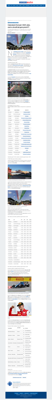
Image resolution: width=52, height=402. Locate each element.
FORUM (20, 374)
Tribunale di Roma (29, 394)
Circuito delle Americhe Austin (26, 144)
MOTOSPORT (27, 5)
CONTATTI (21, 393)
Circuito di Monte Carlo (27, 120)
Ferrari (12, 271)
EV (11, 5)
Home (9, 20)
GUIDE (23, 5)
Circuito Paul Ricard (26, 124)
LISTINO (41, 5)
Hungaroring (26, 132)
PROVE (20, 5)
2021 (22, 51)
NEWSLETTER (26, 393)
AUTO (17, 5)
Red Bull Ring (27, 126)
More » (19, 386)
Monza (9, 59)
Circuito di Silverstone (27, 130)
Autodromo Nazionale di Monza (26, 138)
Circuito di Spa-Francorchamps (26, 134)
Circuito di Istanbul (26, 142)
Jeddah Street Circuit (26, 152)
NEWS (14, 5)
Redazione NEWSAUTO (11, 32)
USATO (37, 5)
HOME (9, 5)
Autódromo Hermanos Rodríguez (27, 146)
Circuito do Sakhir (27, 112)
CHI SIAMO (16, 393)
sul (18, 65)
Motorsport (11, 20)
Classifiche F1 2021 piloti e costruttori (15, 370)
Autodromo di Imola (26, 114)
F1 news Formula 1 (15, 20)
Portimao (26, 116)
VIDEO (34, 5)
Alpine (27, 296)
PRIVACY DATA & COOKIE (33, 393)
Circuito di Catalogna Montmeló (26, 118)
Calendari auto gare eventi (17, 377)
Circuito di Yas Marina (27, 154)
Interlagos (27, 148)
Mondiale (24, 377)
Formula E (26, 101)
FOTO (31, 5)
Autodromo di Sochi (26, 140)
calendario (16, 51)
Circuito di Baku (27, 122)
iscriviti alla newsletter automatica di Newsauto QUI (18, 373)
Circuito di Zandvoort (27, 136)
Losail (27, 150)
